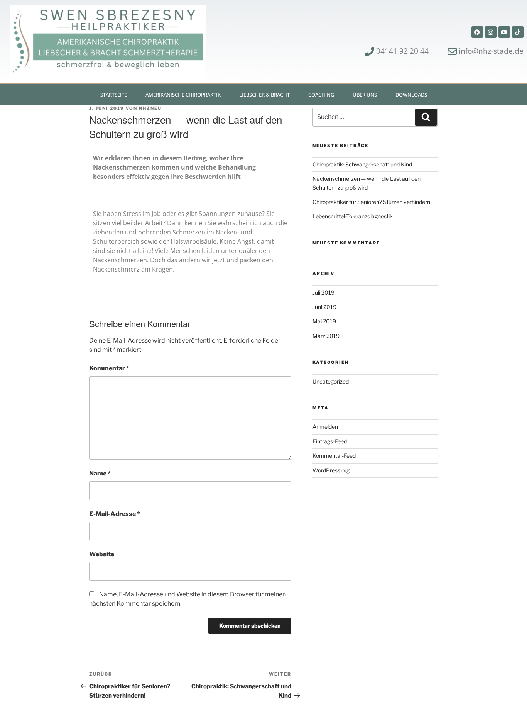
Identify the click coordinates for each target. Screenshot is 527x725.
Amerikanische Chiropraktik (183, 94)
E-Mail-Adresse (114, 514)
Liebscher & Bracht (264, 94)
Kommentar (109, 368)
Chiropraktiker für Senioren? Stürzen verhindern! (371, 202)
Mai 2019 (324, 321)
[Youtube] (504, 32)
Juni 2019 (324, 307)
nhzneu (150, 108)
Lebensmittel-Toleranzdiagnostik (352, 216)
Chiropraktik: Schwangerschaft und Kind (362, 164)
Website (101, 554)
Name (100, 473)
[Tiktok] (518, 32)
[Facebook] (477, 32)
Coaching (321, 94)
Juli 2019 (323, 292)
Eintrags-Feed (329, 441)
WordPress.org (331, 470)
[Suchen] (426, 117)
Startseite (113, 94)
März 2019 (326, 336)
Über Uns (365, 94)
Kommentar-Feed (334, 455)
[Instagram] (491, 32)
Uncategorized (330, 381)
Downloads (411, 94)
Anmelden (325, 426)
